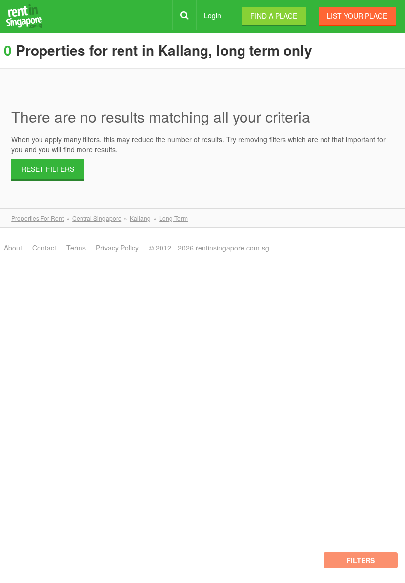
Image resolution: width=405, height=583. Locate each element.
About (13, 247)
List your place (357, 16)
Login (212, 15)
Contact (44, 247)
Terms (76, 247)
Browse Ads (184, 15)
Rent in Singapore (24, 16)
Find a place (273, 16)
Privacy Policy (117, 247)
